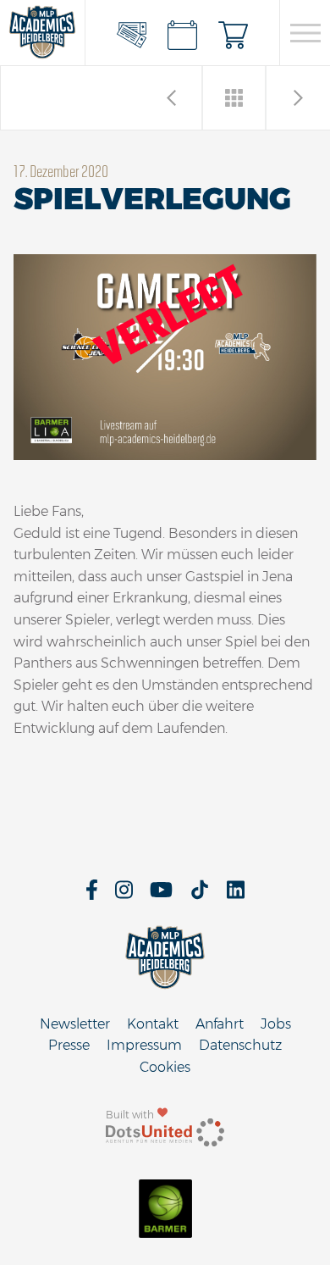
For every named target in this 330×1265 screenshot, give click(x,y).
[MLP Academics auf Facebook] (92, 895)
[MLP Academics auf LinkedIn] (235, 895)
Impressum (144, 1045)
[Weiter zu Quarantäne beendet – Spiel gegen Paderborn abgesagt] (171, 98)
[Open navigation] (305, 33)
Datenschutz (240, 1045)
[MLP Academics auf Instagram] (124, 895)
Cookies (165, 1067)
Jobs (276, 1024)
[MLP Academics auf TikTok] (200, 895)
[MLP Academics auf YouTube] (161, 895)
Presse (69, 1045)
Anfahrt (219, 1024)
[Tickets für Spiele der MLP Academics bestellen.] (132, 33)
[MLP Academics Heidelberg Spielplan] (182, 33)
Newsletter (75, 1024)
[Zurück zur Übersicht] (235, 98)
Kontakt (153, 1024)
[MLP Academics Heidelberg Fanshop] (233, 33)
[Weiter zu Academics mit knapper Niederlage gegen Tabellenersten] (298, 98)
